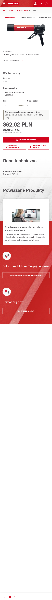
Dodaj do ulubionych (13, 147)
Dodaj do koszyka (27, 140)
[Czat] (15, 596)
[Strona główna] (13, 3)
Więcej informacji (11, 61)
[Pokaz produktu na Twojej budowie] (9, 596)
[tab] (10, 17)
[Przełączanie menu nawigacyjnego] (4, 3)
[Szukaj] (46, 3)
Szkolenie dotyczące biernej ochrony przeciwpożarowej (25, 228)
